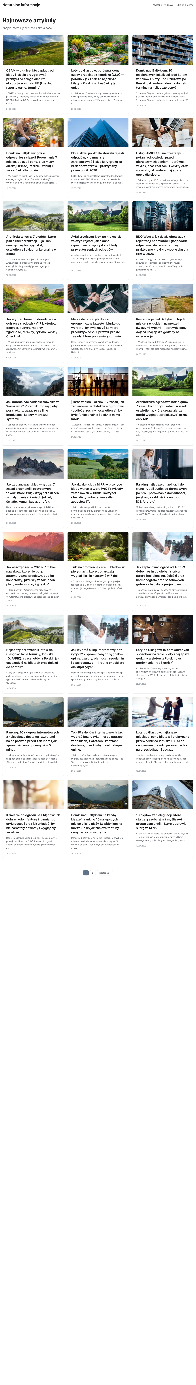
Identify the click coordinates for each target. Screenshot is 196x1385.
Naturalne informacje (21, 5)
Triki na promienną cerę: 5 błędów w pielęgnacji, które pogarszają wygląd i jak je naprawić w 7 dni (98, 571)
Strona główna (185, 4)
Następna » (105, 873)
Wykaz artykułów (163, 4)
